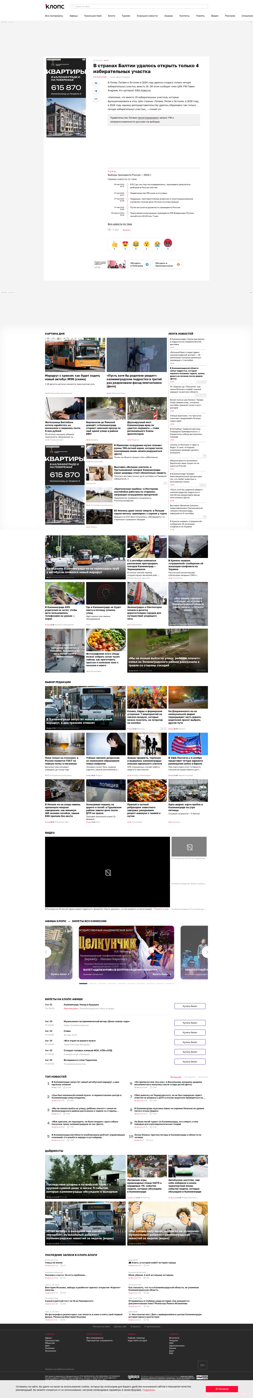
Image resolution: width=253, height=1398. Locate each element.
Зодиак (168, 15)
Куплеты (184, 15)
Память (200, 15)
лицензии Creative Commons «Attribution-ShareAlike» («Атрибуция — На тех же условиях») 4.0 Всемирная (167, 1377)
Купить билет (190, 1006)
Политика (49, 1348)
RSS (171, 1353)
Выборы (127, 230)
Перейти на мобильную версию (59, 1369)
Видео (214, 15)
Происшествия (93, 15)
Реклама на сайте (101, 1326)
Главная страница (136, 1338)
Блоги (111, 15)
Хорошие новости (147, 15)
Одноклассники (176, 1345)
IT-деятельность (152, 1326)
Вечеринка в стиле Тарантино (80, 1060)
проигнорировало (148, 117)
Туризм (126, 15)
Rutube (172, 1348)
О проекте (135, 1326)
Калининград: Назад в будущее (81, 1004)
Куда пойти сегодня (137, 1340)
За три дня (175, 1077)
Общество (50, 1343)
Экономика (50, 1351)
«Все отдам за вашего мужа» (80, 1040)
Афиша (74, 15)
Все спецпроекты (94, 1338)
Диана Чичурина (123, 77)
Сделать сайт (120, 1326)
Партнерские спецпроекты (99, 1340)
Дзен (171, 1351)
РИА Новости (143, 90)
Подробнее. (149, 1390)
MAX (171, 1343)
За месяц (203, 1077)
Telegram (173, 1340)
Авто (47, 1345)
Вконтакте (174, 1338)
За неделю (189, 1077)
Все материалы (54, 15)
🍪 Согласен (221, 1389)
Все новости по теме (120, 224)
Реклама (230, 15)
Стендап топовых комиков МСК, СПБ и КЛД (88, 1050)
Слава (67, 1031)
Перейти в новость (163, 909)
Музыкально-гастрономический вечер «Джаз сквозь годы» (97, 1021)
